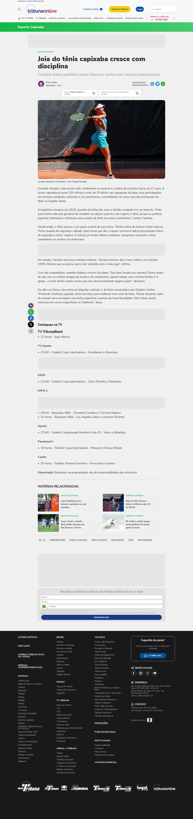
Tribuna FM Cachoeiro (66, 690)
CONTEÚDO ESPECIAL (106, 762)
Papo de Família (102, 668)
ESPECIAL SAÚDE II (57, 18)
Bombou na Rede (64, 648)
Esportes (22, 717)
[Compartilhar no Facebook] (30, 318)
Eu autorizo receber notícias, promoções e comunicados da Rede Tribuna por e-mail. (68, 610)
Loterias (60, 655)
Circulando (61, 741)
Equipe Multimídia (102, 745)
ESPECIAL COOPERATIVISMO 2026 (30, 666)
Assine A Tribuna (120, 9)
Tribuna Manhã (63, 718)
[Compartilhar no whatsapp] (30, 312)
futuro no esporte (99, 540)
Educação (22, 691)
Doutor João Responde (104, 642)
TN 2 (59, 712)
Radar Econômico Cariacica (30, 684)
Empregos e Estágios (27, 713)
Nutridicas (99, 678)
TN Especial (62, 721)
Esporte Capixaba (46, 52)
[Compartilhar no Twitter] (30, 324)
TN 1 (59, 708)
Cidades (21, 687)
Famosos (22, 751)
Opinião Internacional (104, 716)
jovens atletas (118, 540)
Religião (21, 700)
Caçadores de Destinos (67, 738)
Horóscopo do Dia (64, 652)
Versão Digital (63, 756)
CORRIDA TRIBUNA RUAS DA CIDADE (31, 655)
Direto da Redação (103, 658)
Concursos (22, 710)
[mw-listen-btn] (30, 305)
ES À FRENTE (101, 662)
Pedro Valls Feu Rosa (104, 706)
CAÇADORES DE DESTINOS (79, 18)
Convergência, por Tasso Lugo (108, 693)
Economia (22, 707)
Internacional (62, 658)
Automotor (61, 731)
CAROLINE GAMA (57, 540)
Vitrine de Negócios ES (104, 655)
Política (21, 704)
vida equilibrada (145, 540)
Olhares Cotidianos (103, 703)
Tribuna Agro (24, 681)
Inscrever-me (101, 617)
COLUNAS (100, 637)
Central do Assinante (66, 773)
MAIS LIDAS (24, 645)
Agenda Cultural (25, 748)
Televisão (61, 671)
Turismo (21, 738)
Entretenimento (25, 745)
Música (60, 668)
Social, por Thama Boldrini (106, 709)
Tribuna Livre (100, 671)
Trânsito (21, 694)
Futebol (21, 723)
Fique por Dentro (64, 705)
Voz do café (100, 645)
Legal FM (61, 693)
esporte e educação (78, 540)
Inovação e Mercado (103, 648)
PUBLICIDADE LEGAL (105, 731)
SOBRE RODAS (63, 675)
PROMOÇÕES (101, 723)
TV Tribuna (41, 18)
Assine (59, 753)
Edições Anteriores (65, 769)
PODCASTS (98, 18)
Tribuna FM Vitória (64, 687)
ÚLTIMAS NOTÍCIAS (27, 637)
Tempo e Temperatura (27, 742)
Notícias (60, 642)
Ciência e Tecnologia (65, 645)
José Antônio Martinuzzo (105, 700)
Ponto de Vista (63, 725)
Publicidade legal (134, 18)
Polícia (21, 697)
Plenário (98, 681)
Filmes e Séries (63, 665)
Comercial (99, 748)
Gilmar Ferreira (101, 665)
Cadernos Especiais (65, 760)
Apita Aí (60, 735)
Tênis (131, 540)
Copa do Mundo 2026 (27, 732)
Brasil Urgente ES (64, 715)
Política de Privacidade (104, 755)
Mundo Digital (101, 675)
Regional (22, 761)
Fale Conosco (100, 752)
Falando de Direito (103, 696)
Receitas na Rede (25, 755)
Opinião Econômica (103, 713)
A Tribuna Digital (114, 18)
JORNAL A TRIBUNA (67, 748)
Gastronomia (23, 758)
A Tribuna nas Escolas (66, 766)
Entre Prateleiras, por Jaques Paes (107, 689)
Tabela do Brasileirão (27, 735)
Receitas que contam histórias (70, 728)
